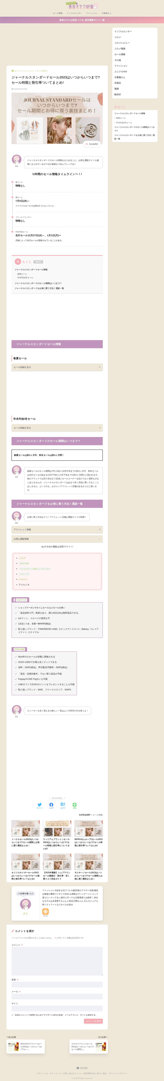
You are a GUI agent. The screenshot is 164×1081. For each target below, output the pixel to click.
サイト (15, 1003)
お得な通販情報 (21, 539)
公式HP (22, 558)
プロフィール (42, 1073)
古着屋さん (106, 13)
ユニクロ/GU (120, 71)
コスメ (117, 37)
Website (45, 916)
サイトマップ (55, 1073)
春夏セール (22, 274)
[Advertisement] (57, 47)
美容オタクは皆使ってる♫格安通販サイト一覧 (82, 20)
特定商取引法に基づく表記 (95, 1073)
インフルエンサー (74, 13)
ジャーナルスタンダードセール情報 (31, 269)
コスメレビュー (122, 43)
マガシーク (24, 574)
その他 (117, 60)
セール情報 (58, 13)
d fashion (23, 579)
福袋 (116, 89)
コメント (17, 945)
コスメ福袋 (119, 48)
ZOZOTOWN (24, 563)
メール (16, 991)
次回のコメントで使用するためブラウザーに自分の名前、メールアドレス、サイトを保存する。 (56, 1015)
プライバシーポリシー (117, 1073)
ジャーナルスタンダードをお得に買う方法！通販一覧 (39, 288)
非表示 (38, 262)
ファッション (92, 13)
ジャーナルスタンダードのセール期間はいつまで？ (38, 283)
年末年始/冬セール (25, 277)
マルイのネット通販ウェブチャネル (34, 569)
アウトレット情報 (22, 529)
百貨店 (117, 83)
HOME (83, 1068)
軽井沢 (117, 94)
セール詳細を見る (22, 367)
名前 (15, 979)
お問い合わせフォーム (72, 1073)
